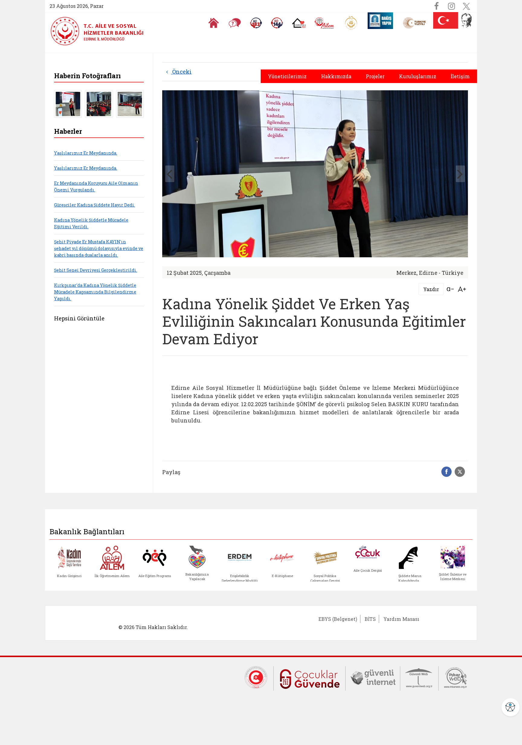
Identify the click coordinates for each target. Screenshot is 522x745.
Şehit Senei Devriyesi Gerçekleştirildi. (95, 270)
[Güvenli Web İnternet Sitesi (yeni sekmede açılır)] (419, 676)
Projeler (375, 76)
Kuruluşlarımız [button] (417, 76)
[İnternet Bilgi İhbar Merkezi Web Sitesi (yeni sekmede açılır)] (455, 676)
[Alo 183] (256, 23)
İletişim (460, 76)
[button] (460, 173)
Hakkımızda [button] (336, 76)
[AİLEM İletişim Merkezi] (324, 23)
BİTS (370, 619)
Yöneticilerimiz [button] (287, 76)
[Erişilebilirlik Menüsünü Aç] (510, 707)
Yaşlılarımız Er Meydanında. (85, 153)
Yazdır (431, 289)
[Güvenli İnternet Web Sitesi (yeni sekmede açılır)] (372, 676)
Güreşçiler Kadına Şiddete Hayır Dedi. (94, 205)
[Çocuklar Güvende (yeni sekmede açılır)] (309, 677)
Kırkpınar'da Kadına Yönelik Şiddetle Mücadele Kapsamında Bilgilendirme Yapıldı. (95, 291)
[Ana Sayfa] (214, 23)
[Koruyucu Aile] (299, 23)
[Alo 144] (277, 23)
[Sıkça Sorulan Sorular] (235, 23)
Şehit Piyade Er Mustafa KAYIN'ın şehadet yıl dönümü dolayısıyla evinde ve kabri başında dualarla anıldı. (98, 248)
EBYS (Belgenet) (337, 619)
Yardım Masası (401, 619)
